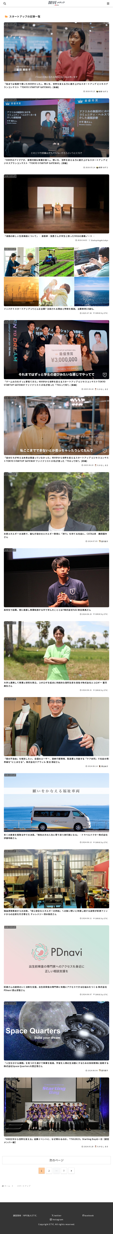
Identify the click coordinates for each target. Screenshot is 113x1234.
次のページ (56, 1160)
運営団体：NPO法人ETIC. (25, 1215)
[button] (104, 703)
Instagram (58, 1219)
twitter (57, 1215)
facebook (89, 1215)
